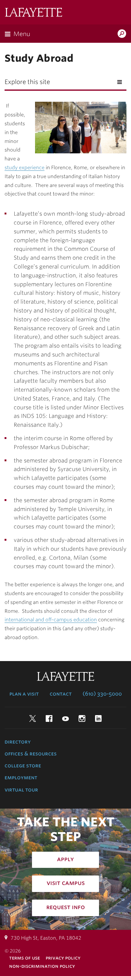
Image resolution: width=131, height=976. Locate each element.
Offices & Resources (31, 754)
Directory (18, 742)
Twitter (32, 718)
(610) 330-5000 (102, 694)
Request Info (65, 907)
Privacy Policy (63, 958)
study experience (24, 167)
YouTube (65, 718)
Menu (21, 34)
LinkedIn (98, 718)
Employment (21, 777)
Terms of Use (24, 958)
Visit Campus (66, 882)
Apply (65, 859)
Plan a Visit (24, 694)
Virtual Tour (21, 790)
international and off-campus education (51, 620)
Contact (61, 694)
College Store (23, 765)
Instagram (82, 718)
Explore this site (27, 82)
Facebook (49, 718)
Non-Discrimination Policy (42, 966)
